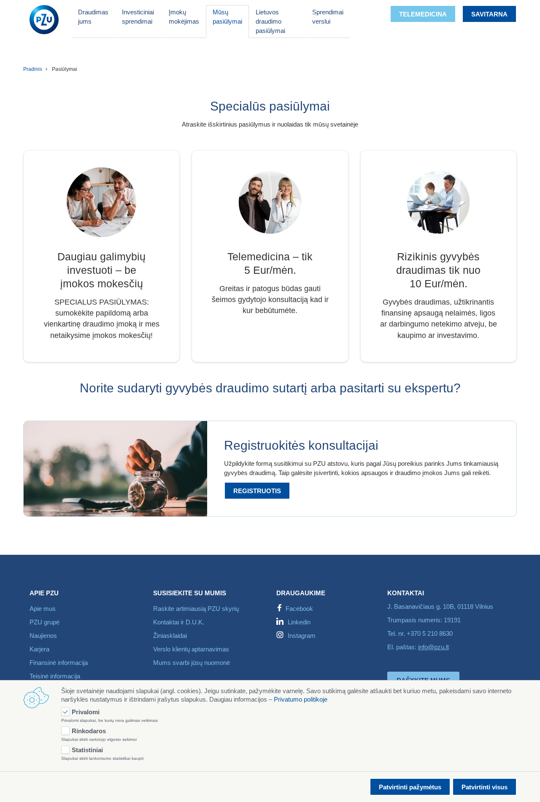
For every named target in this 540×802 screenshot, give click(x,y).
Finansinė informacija (59, 662)
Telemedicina (423, 14)
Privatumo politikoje (300, 699)
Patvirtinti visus (485, 787)
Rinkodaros (89, 730)
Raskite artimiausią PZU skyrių (196, 608)
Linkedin (299, 622)
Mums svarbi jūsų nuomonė (191, 662)
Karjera (39, 649)
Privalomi (86, 712)
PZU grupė (44, 622)
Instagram (302, 635)
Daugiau (270, 342)
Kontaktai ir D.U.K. (178, 622)
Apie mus (43, 608)
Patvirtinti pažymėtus (410, 787)
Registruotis (257, 490)
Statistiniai (87, 749)
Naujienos (43, 635)
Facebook (299, 608)
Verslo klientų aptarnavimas (191, 649)
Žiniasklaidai (170, 635)
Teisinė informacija (55, 676)
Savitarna (489, 14)
